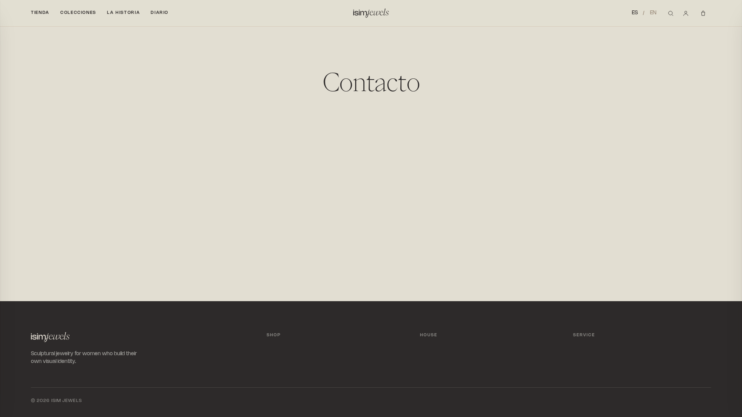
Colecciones (78, 13)
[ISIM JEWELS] (371, 13)
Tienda (40, 13)
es (635, 12)
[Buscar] (670, 13)
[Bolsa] (704, 13)
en (653, 12)
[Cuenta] (685, 13)
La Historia (123, 13)
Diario (159, 13)
